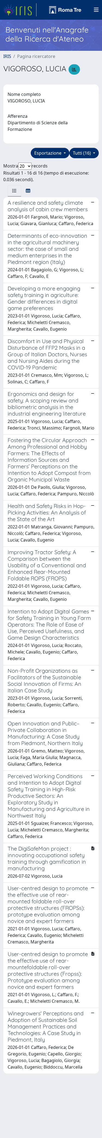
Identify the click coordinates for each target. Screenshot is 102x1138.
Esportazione (48, 153)
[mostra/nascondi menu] (96, 10)
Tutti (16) (82, 153)
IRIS (7, 56)
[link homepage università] (65, 9)
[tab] (14, 190)
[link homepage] (19, 9)
